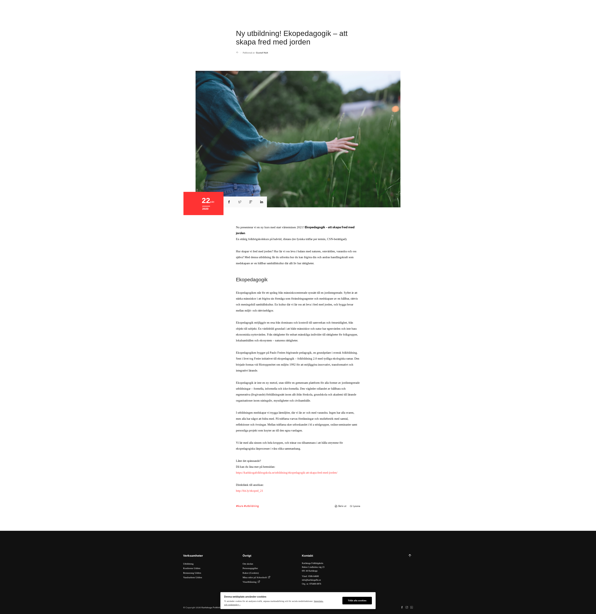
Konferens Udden (191, 568)
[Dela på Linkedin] (261, 202)
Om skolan (248, 563)
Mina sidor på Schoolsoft (255, 577)
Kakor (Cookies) (251, 573)
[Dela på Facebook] (229, 202)
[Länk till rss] (411, 607)
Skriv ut (342, 506)
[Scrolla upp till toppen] (409, 570)
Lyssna (356, 506)
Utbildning (252, 506)
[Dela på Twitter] (239, 202)
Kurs (240, 506)
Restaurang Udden (192, 573)
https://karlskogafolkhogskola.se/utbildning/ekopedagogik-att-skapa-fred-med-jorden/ (286, 472)
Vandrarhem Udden (192, 577)
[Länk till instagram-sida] (407, 607)
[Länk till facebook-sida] (402, 607)
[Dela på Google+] (250, 202)
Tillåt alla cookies (357, 600)
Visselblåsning (250, 582)
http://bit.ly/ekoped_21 (249, 490)
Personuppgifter (250, 568)
